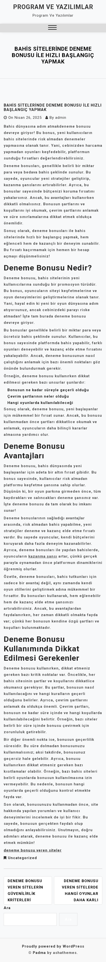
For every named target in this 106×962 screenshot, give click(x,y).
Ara (7, 908)
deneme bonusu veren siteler (33, 850)
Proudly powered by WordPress (53, 946)
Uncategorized (22, 858)
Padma (39, 952)
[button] (52, 28)
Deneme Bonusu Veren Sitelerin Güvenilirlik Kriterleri (25, 890)
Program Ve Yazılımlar (53, 7)
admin (60, 117)
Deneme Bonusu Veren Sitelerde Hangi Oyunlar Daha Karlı (80, 890)
